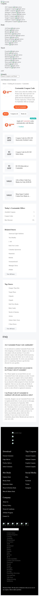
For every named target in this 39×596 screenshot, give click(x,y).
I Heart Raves (12, 324)
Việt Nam (10, 577)
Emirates (8, 66)
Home (4, 83)
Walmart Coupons (11, 12)
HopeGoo (8, 67)
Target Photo (12, 292)
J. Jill (10, 241)
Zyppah (11, 300)
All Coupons (9, 7)
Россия (9, 555)
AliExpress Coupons (11, 21)
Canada (9, 536)
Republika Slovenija (13, 573)
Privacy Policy (7, 505)
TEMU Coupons (10, 11)
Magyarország (11, 579)
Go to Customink (20, 107)
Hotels (7, 53)
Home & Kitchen (10, 35)
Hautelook (11, 253)
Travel (7, 43)
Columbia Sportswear (15, 249)
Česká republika (12, 559)
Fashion (7, 30)
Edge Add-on (6, 459)
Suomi (9, 564)
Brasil (8, 547)
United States (11, 529)
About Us (5, 502)
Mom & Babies (10, 39)
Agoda (7, 64)
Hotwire (7, 60)
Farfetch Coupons (10, 20)
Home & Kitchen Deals (9, 488)
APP (2, 71)
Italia (8, 553)
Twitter (27, 484)
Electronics (8, 34)
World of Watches (14, 312)
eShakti (11, 269)
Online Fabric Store (14, 320)
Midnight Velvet (13, 265)
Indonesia (10, 581)
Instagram (28, 488)
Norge (9, 566)
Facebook (28, 480)
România (9, 569)
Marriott (7, 57)
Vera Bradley (12, 237)
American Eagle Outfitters (16, 233)
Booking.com (9, 55)
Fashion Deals (7, 477)
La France (10, 542)
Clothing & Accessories (14, 83)
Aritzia (11, 316)
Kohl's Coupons (10, 16)
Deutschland (11, 540)
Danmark (10, 562)
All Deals (8, 28)
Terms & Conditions (8, 509)
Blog (26, 477)
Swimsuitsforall (13, 261)
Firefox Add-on (7, 463)
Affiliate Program (8, 512)
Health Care (9, 41)
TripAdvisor (9, 58)
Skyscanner (8, 62)
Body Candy (12, 308)
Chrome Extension (8, 456)
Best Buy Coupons (11, 14)
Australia (9, 538)
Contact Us (6, 516)
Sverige (9, 571)
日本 (8, 544)
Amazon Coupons (11, 9)
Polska (9, 549)
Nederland (10, 546)
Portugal (9, 568)
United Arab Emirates (13, 560)
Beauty (7, 32)
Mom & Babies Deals (9, 491)
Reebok (11, 257)
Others (7, 44)
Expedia (7, 51)
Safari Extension (7, 466)
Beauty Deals (6, 480)
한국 (8, 557)
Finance (7, 37)
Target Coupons (10, 18)
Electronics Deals (8, 484)
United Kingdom (12, 535)
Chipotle (11, 296)
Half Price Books (13, 304)
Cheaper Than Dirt (14, 288)
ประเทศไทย (11, 575)
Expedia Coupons (30, 463)
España (9, 551)
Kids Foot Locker (14, 245)
